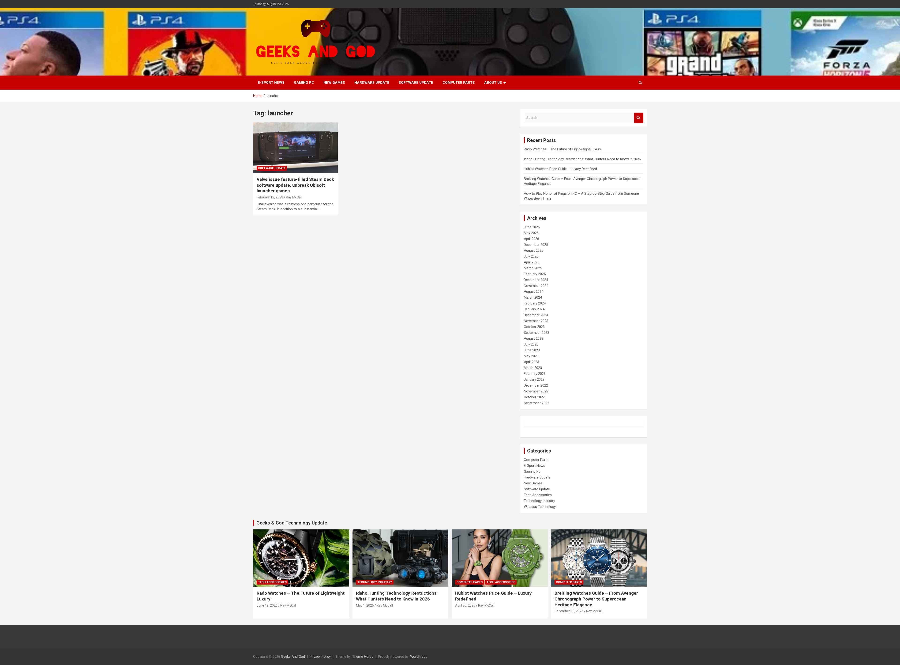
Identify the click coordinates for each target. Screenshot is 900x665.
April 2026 (531, 239)
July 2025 (531, 256)
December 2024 (536, 280)
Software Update (416, 82)
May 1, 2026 (365, 605)
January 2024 (534, 309)
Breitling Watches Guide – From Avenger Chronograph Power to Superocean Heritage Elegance (596, 598)
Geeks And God (293, 656)
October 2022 (534, 397)
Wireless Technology (540, 507)
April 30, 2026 (465, 605)
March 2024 (533, 297)
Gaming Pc (304, 82)
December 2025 (536, 245)
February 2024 (535, 303)
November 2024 (536, 286)
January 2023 (534, 379)
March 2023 (533, 368)
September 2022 (536, 403)
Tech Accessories (538, 495)
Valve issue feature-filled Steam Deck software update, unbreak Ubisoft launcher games (295, 185)
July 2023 (531, 344)
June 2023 (532, 350)
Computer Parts (458, 82)
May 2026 (531, 233)
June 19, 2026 (267, 605)
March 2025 (533, 268)
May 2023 (531, 356)
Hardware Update (371, 82)
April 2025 (531, 262)
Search (638, 118)
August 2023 (533, 338)
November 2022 (536, 391)
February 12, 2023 (270, 197)
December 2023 (536, 315)
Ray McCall (294, 197)
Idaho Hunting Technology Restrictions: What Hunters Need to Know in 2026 (582, 159)
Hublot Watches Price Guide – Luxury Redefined (561, 169)
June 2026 (532, 227)
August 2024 (533, 291)
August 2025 (533, 250)
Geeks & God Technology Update (291, 523)
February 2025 (535, 274)
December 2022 (536, 385)
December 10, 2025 (569, 611)
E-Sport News (271, 82)
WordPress (418, 656)
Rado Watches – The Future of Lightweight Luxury (562, 149)
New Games (334, 82)
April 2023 (531, 362)
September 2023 (536, 333)
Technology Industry (539, 501)
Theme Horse (362, 656)
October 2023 (534, 327)
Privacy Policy (320, 656)
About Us (493, 82)
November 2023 (536, 321)
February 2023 (535, 374)
